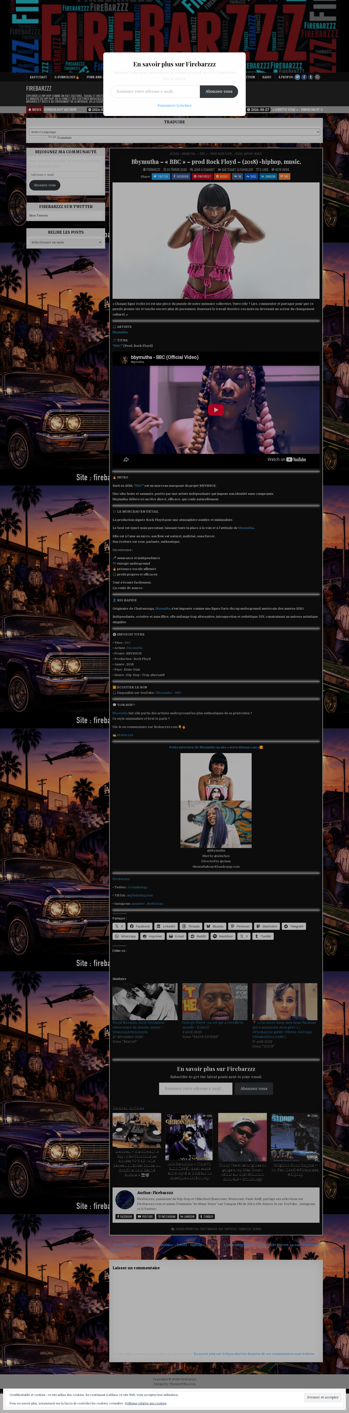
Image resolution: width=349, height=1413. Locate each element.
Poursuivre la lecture (174, 105)
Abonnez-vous (219, 91)
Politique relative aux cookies (146, 1403)
